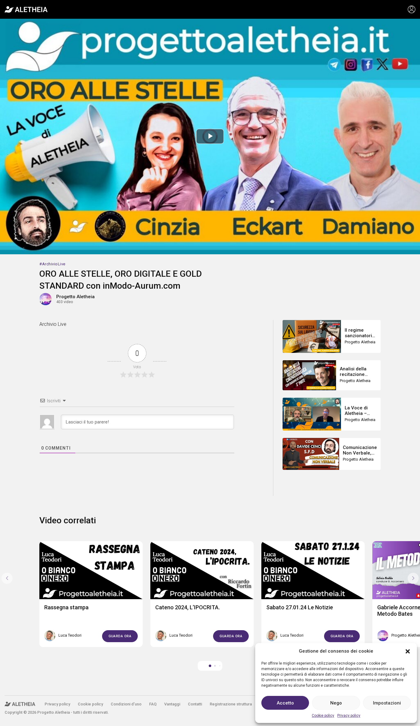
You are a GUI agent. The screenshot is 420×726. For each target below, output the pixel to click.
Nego (336, 703)
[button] (408, 651)
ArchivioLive (53, 264)
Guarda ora (120, 636)
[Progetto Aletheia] (26, 9)
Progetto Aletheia (75, 296)
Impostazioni (387, 703)
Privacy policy (348, 715)
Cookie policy (323, 715)
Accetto (285, 703)
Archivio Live (52, 324)
